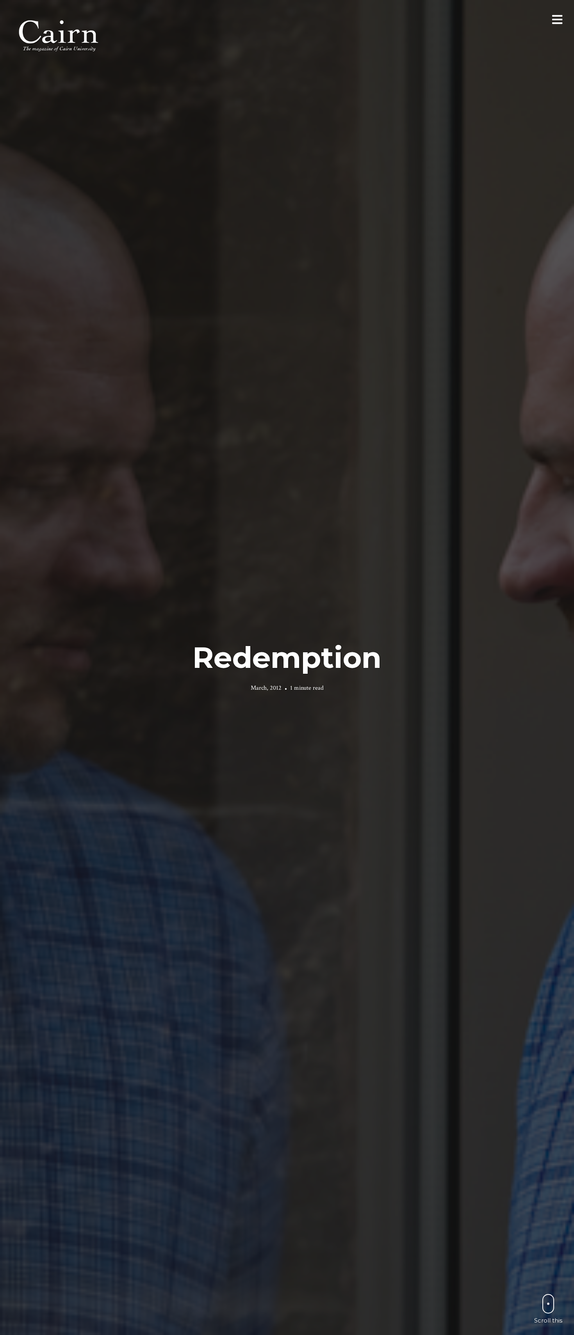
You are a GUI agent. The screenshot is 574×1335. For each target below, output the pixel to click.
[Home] (59, 35)
